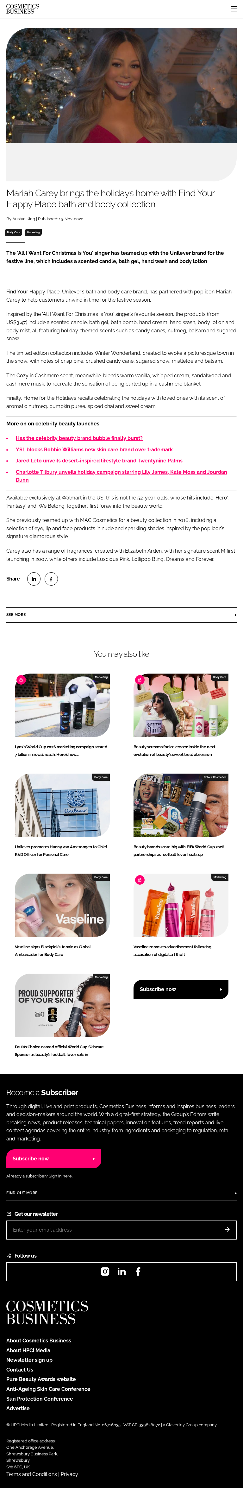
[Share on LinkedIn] (33, 579)
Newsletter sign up (29, 1360)
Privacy (69, 1474)
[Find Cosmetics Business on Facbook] (138, 1274)
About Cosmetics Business (38, 1341)
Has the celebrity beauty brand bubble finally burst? (79, 438)
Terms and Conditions (31, 1474)
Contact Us (19, 1370)
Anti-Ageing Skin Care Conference (48, 1389)
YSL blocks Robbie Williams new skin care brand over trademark (94, 450)
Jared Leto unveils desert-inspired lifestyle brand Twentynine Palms (99, 461)
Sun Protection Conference (39, 1399)
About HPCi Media (28, 1350)
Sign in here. (60, 1176)
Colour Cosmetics (215, 777)
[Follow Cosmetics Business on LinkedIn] (121, 1274)
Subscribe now (158, 989)
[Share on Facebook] (51, 579)
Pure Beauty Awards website (41, 1379)
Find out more (21, 1193)
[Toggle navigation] (234, 9)
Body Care (13, 232)
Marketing (33, 232)
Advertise (18, 1408)
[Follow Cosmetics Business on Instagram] (105, 1274)
